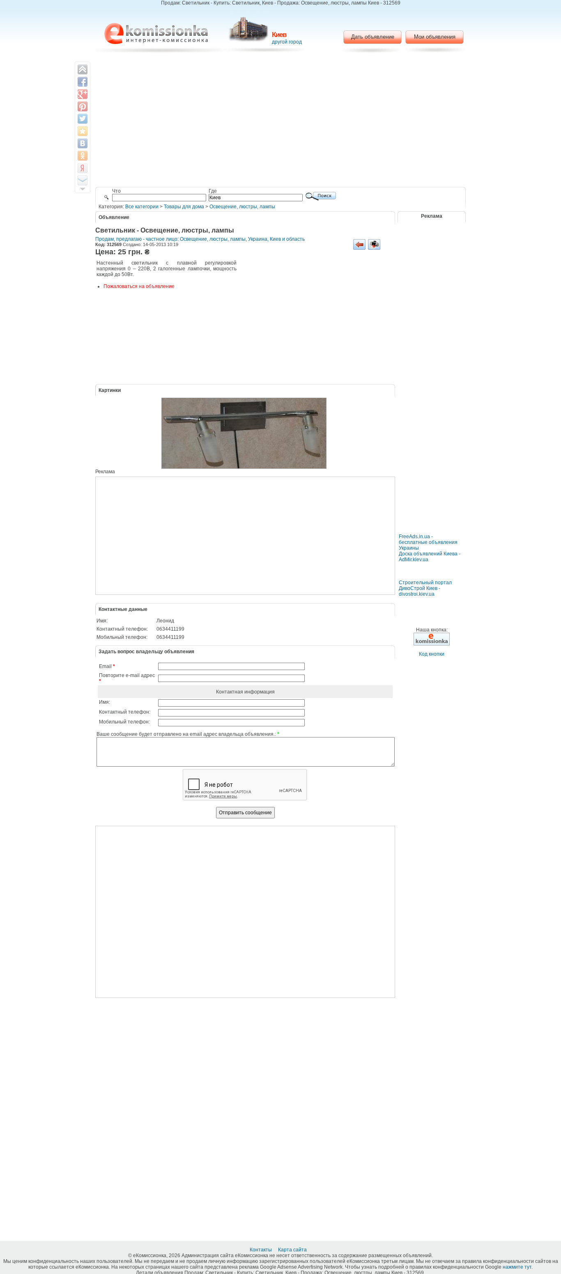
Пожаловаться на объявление (139, 286)
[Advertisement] (281, 121)
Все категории (142, 207)
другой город (287, 42)
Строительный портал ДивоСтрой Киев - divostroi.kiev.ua (425, 588)
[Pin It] (82, 106)
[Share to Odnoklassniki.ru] (82, 156)
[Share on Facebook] (82, 82)
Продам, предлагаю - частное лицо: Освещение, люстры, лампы (170, 239)
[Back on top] (82, 69)
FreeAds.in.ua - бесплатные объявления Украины (428, 542)
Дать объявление (372, 37)
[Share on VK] (82, 143)
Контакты (261, 1250)
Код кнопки (431, 654)
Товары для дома (184, 207)
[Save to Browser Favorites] (82, 131)
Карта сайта (293, 1250)
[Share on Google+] (82, 94)
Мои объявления (434, 37)
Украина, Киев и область (276, 239)
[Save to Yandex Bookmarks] (82, 168)
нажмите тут (517, 1267)
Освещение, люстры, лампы (242, 207)
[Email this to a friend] (82, 180)
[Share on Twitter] (82, 119)
